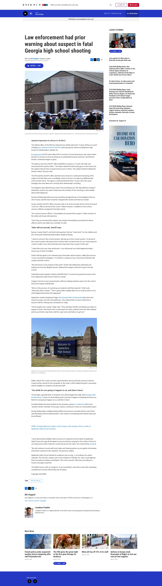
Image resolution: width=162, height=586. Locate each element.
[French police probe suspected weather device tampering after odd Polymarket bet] (38, 541)
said (90, 444)
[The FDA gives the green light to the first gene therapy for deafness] (66, 541)
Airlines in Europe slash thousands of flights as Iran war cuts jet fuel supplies (123, 554)
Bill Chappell (35, 59)
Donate (134, 5)
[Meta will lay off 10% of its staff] (95, 541)
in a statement (79, 404)
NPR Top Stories (35, 480)
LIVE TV (122, 5)
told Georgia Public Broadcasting (70, 297)
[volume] (30, 13)
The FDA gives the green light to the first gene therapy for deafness (65, 554)
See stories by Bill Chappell (35, 501)
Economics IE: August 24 (117, 121)
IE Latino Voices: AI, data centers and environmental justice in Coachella (121, 82)
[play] (25, 14)
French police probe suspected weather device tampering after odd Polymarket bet (38, 554)
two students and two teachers (49, 147)
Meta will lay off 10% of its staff (95, 552)
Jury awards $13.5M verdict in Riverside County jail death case (120, 59)
